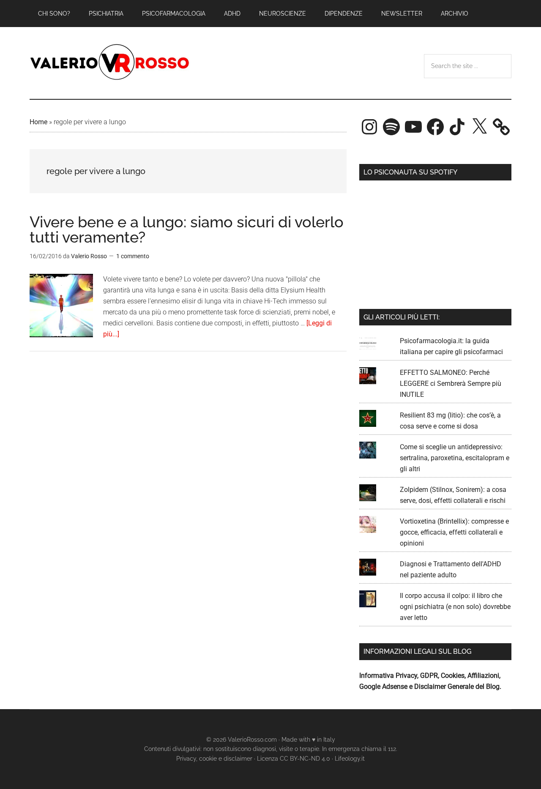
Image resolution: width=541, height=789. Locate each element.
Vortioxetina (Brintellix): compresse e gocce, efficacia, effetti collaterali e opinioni (454, 532)
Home (38, 122)
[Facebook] (435, 127)
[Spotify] (391, 127)
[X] (479, 127)
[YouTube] (413, 127)
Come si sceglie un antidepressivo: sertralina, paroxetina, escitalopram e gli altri (454, 458)
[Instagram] (369, 127)
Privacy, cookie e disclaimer (214, 758)
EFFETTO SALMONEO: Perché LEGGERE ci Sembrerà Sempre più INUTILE (450, 384)
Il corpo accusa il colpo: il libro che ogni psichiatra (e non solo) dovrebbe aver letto (455, 607)
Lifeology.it (350, 758)
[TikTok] (457, 127)
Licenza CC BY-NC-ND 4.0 (293, 758)
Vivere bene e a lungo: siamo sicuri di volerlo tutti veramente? (187, 229)
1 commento (132, 256)
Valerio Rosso (110, 63)
